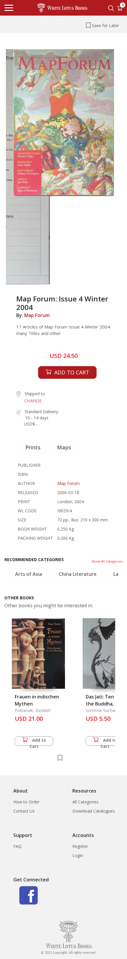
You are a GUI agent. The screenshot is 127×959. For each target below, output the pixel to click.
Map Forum (37, 315)
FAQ (17, 846)
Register (80, 846)
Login (77, 855)
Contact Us (24, 811)
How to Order (26, 802)
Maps (64, 447)
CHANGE (33, 400)
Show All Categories (107, 561)
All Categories (85, 802)
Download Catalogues (93, 811)
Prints (32, 447)
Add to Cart (38, 741)
